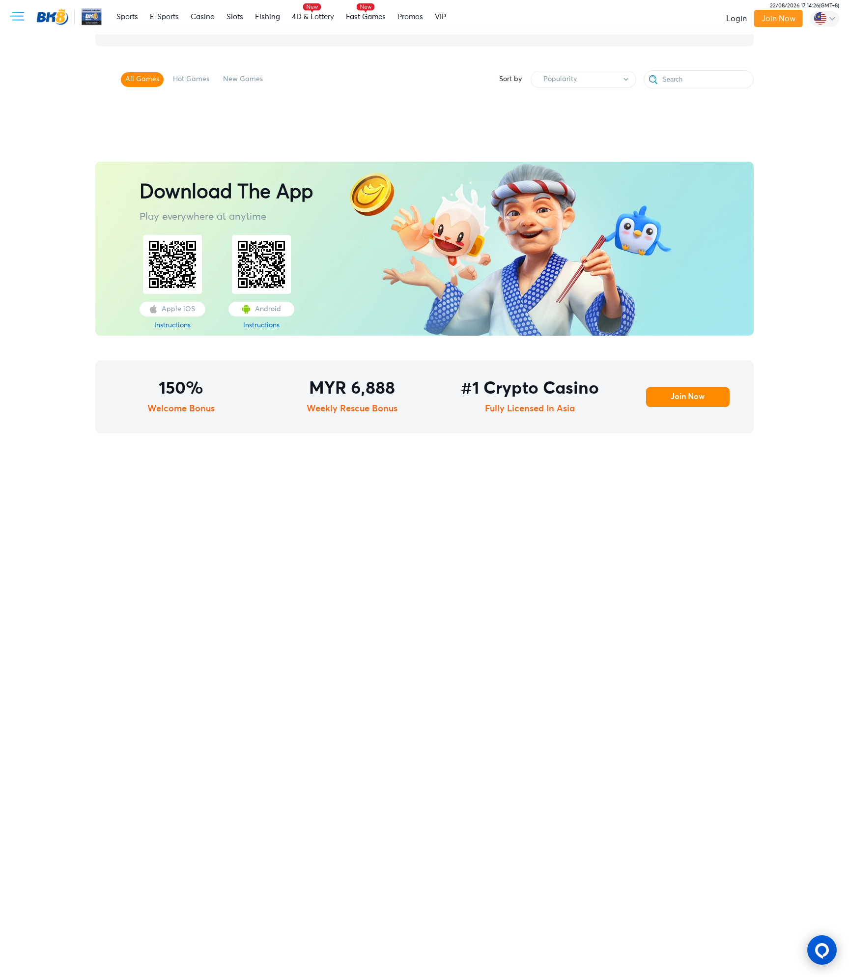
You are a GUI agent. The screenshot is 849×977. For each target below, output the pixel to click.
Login (736, 19)
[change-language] (824, 19)
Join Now (778, 19)
